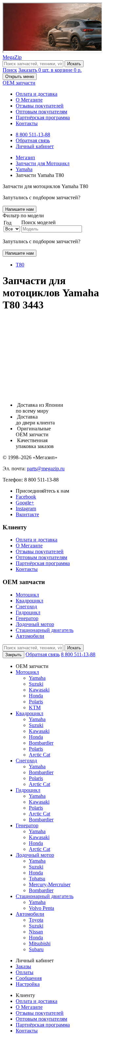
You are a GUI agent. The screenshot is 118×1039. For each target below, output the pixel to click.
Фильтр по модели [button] (23, 215)
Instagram (26, 508)
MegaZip (12, 57)
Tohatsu (37, 878)
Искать (74, 63)
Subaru (36, 949)
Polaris (36, 701)
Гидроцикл (28, 612)
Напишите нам (19, 209)
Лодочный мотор (35, 624)
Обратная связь (33, 140)
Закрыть (13, 654)
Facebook (26, 497)
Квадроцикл (29, 600)
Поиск (10, 70)
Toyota (36, 920)
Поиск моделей (38, 222)
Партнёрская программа (43, 117)
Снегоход (26, 606)
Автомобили (30, 636)
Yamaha (37, 678)
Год (7, 222)
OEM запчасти (19, 83)
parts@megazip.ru (46, 468)
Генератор (27, 618)
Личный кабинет (35, 146)
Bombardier (41, 743)
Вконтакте (27, 514)
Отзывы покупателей (40, 105)
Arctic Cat (39, 754)
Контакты (27, 123)
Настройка (28, 984)
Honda (36, 695)
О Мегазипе (29, 100)
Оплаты (24, 972)
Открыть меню (19, 76)
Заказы (23, 966)
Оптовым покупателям (41, 111)
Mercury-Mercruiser (49, 884)
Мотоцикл (27, 595)
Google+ (25, 502)
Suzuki (36, 684)
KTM (35, 707)
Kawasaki (39, 690)
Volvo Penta (41, 908)
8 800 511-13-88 (33, 134)
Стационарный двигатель (44, 630)
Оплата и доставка (36, 94)
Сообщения (29, 978)
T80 (20, 264)
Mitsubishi (39, 943)
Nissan (36, 931)
